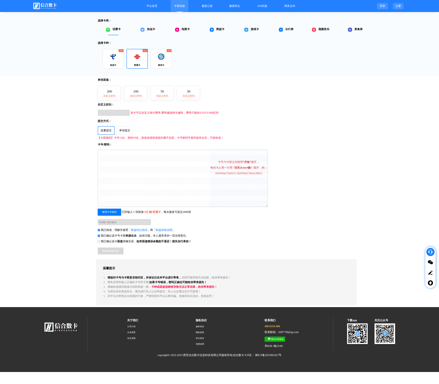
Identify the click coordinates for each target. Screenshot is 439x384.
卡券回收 (179, 5)
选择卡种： (104, 42)
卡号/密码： (105, 144)
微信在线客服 (277, 339)
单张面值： (104, 79)
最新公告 (207, 5)
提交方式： (104, 120)
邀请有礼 (234, 5)
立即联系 (432, 295)
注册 (398, 5)
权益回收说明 (164, 229)
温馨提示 (109, 268)
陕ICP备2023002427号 (268, 355)
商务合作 (289, 5)
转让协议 (200, 338)
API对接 (262, 5)
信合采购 (131, 338)
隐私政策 (200, 332)
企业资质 (131, 332)
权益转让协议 (139, 229)
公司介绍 (131, 326)
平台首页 (151, 5)
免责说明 (200, 344)
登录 (382, 5)
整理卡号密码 (109, 212)
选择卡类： (104, 20)
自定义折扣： (106, 104)
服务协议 (200, 326)
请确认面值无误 (110, 251)
